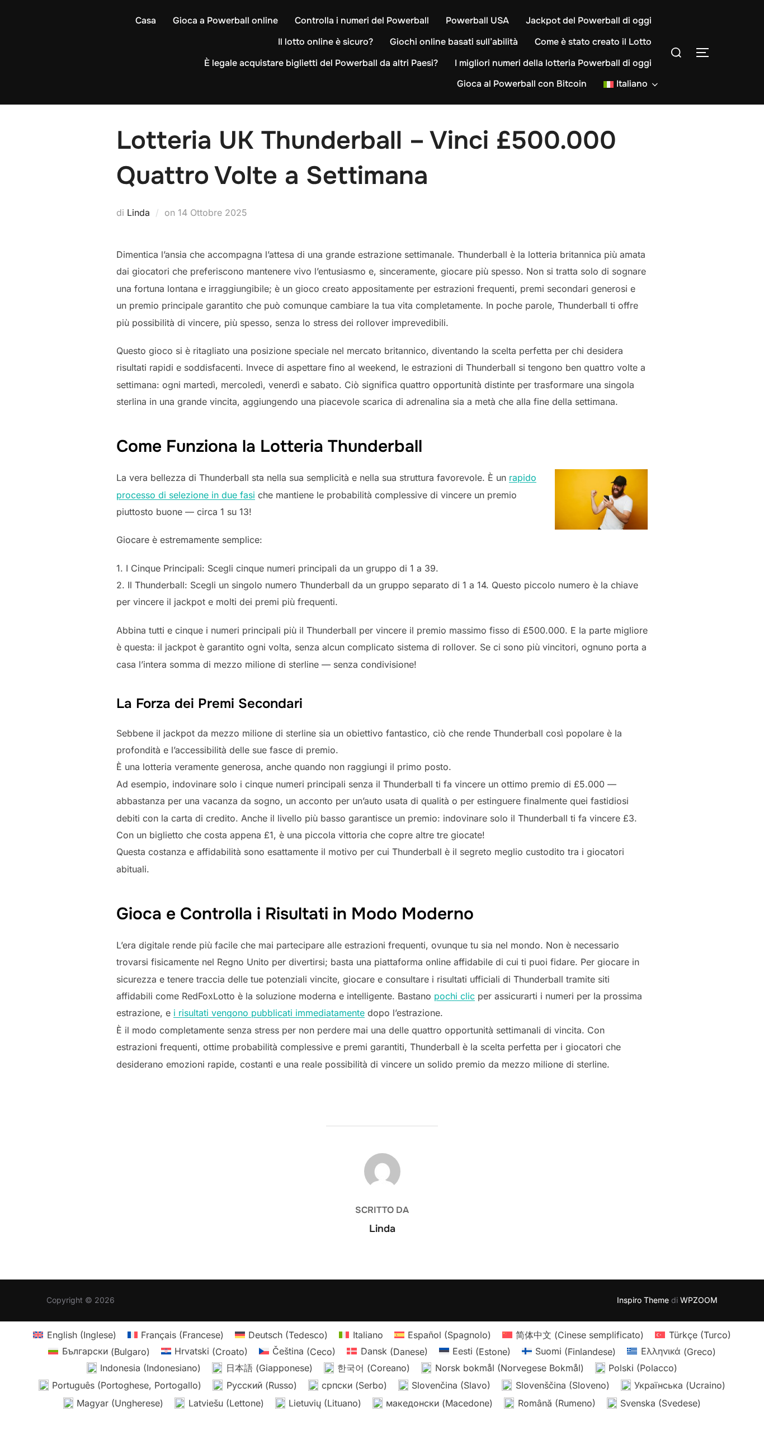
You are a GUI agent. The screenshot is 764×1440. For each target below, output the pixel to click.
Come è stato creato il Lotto (593, 42)
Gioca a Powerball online (225, 20)
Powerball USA (477, 20)
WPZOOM (699, 1300)
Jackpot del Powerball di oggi (589, 20)
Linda (138, 212)
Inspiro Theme (643, 1300)
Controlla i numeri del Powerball (362, 20)
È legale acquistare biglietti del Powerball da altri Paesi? (321, 63)
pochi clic (454, 996)
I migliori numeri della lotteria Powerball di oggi (553, 63)
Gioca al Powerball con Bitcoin (522, 83)
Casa (145, 20)
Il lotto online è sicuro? (325, 42)
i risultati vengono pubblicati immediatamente (269, 1012)
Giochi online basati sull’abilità (454, 42)
